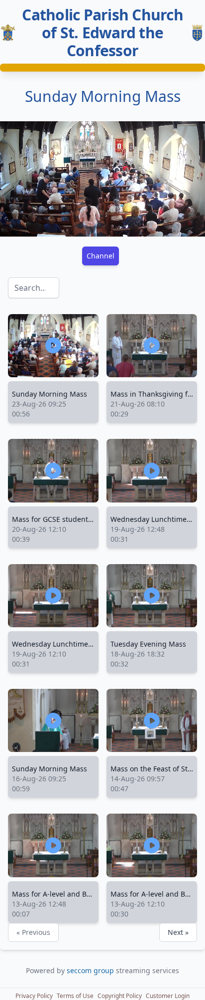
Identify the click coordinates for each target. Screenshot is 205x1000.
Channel (100, 255)
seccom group (91, 970)
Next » (178, 932)
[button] (34, 996)
